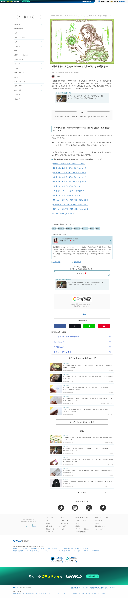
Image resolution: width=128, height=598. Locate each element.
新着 (15, 42)
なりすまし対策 (82, 551)
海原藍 (111, 370)
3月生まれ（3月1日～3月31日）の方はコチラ (69, 173)
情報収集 (75, 593)
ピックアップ (18, 99)
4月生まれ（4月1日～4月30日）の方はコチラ (69, 177)
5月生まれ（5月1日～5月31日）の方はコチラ (69, 182)
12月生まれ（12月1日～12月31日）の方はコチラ (70, 209)
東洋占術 (61, 228)
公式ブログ (77, 262)
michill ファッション (107, 487)
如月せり (110, 465)
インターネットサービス (18, 593)
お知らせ (17, 24)
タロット (85, 228)
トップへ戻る (81, 314)
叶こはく (110, 414)
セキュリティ (51, 593)
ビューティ (18, 64)
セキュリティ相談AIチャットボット (79, 548)
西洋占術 (77, 228)
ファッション (18, 59)
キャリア (17, 94)
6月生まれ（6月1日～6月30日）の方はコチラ (69, 186)
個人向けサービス (96, 593)
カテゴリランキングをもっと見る (82, 422)
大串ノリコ (59, 76)
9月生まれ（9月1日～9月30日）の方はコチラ (69, 195)
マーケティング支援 (60, 593)
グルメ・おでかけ (20, 81)
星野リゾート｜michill (21, 55)
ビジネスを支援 (42, 593)
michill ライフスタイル (107, 403)
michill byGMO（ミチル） (57, 16)
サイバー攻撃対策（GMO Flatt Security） (66, 551)
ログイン (17, 33)
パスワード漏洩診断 (52, 548)
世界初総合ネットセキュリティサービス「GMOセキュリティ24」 (29, 548)
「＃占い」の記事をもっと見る (63, 214)
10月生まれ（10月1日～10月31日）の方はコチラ (70, 200)
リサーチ (69, 593)
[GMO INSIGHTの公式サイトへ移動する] (21, 540)
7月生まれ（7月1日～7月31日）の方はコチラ (69, 191)
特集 (15, 50)
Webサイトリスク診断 (63, 548)
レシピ (16, 68)
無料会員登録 (18, 28)
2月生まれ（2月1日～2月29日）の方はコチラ (69, 168)
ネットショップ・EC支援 (31, 593)
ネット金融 (81, 593)
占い (54, 228)
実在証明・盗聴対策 (18, 551)
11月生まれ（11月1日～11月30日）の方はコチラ (70, 204)
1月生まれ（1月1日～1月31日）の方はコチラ (69, 163)
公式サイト (56, 262)
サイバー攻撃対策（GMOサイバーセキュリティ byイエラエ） (39, 551)
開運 (98, 228)
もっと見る (82, 492)
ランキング (18, 46)
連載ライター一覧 (20, 37)
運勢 (92, 228)
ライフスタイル (19, 72)
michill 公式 (107, 443)
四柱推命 (69, 228)
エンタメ (17, 77)
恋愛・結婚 (18, 86)
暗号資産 (88, 593)
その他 (103, 593)
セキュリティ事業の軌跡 (93, 550)
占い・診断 (18, 90)
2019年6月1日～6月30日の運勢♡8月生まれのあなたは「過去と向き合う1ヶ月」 (82, 117)
